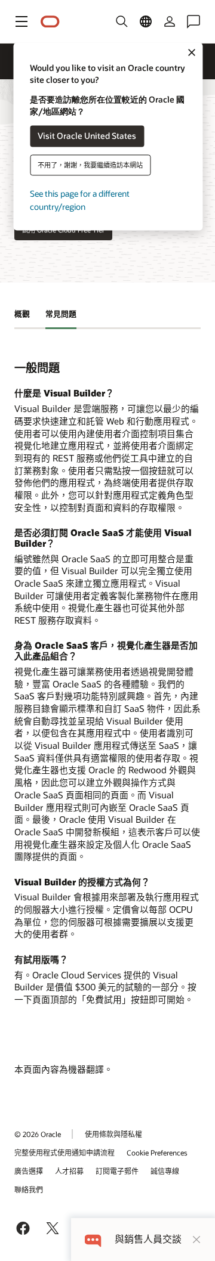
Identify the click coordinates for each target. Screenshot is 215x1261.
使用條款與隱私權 (113, 1134)
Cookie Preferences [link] (157, 1152)
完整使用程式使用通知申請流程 (64, 1152)
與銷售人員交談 (148, 1239)
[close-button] (196, 1239)
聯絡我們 (28, 1189)
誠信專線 (164, 1171)
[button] (21, 21)
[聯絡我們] (193, 21)
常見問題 (60, 313)
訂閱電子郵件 (117, 1171)
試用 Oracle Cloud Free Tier (63, 229)
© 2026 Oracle (37, 1134)
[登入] (169, 21)
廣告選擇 (28, 1171)
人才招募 (69, 1171)
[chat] (93, 1239)
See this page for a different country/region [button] (80, 200)
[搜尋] (122, 21)
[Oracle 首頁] (50, 21)
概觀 (22, 313)
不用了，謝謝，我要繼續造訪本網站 (90, 164)
